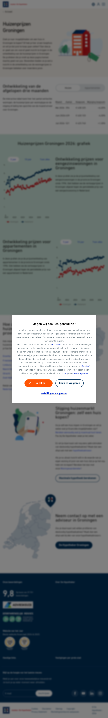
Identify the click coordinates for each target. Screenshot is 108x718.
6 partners (57, 344)
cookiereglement (80, 373)
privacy (64, 373)
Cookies (85, 366)
